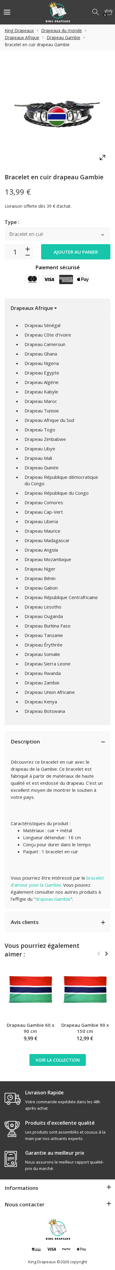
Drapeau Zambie (42, 683)
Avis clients (25, 921)
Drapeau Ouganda (44, 616)
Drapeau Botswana (45, 711)
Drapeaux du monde (61, 30)
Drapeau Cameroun (45, 344)
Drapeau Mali (38, 458)
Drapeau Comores (44, 502)
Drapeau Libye (40, 448)
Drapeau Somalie (42, 654)
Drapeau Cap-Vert (44, 512)
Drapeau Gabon (41, 588)
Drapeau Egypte (42, 373)
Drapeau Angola (41, 550)
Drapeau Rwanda (43, 673)
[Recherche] (96, 12)
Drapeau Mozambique (48, 559)
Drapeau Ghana (41, 354)
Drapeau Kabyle (41, 392)
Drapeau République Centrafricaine (61, 597)
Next (106, 953)
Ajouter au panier (76, 252)
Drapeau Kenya (41, 701)
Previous (98, 953)
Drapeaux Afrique (22, 37)
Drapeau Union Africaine (50, 692)
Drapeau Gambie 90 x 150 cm (85, 1028)
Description (25, 741)
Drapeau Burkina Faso (48, 626)
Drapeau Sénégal (42, 325)
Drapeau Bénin (40, 578)
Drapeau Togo (40, 429)
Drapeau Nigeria (42, 363)
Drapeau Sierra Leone (48, 664)
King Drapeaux (19, 30)
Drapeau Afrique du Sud (49, 420)
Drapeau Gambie (63, 37)
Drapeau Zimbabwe (45, 439)
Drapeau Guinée (42, 467)
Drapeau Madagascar (47, 540)
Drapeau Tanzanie (44, 635)
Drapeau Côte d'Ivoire (48, 335)
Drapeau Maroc (41, 401)
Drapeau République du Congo (57, 493)
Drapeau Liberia (41, 521)
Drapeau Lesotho (43, 607)
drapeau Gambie (53, 899)
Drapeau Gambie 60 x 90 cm (30, 1028)
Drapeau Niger (40, 569)
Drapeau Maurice (42, 531)
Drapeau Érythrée (44, 645)
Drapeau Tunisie (42, 411)
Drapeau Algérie (42, 382)
